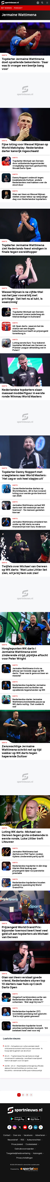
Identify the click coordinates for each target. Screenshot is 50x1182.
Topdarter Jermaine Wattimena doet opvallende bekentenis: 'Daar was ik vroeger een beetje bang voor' (25, 64)
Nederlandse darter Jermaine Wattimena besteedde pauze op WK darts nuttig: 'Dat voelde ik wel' (28, 703)
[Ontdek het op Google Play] (17, 1119)
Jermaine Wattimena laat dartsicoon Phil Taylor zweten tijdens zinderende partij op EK (28, 854)
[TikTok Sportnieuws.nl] (30, 1127)
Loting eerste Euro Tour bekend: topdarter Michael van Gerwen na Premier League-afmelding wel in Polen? (29, 346)
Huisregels (37, 1153)
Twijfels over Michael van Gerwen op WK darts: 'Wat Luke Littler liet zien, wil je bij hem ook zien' (24, 569)
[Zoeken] (42, 2)
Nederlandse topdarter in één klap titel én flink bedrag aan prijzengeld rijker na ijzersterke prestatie (29, 869)
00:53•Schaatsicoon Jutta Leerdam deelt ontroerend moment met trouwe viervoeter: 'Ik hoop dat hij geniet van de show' (23, 1048)
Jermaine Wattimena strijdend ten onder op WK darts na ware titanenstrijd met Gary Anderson (29, 524)
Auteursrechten (34, 1139)
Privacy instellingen (24, 1158)
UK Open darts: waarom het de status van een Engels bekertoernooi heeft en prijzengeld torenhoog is (30, 330)
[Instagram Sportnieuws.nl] (15, 1127)
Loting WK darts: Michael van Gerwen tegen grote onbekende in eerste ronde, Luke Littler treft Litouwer (25, 837)
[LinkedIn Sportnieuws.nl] (35, 1127)
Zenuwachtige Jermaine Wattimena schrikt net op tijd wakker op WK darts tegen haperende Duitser (21, 751)
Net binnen (6, 8)
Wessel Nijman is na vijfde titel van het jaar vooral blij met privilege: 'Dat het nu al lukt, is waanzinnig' (22, 297)
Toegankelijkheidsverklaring (18, 1153)
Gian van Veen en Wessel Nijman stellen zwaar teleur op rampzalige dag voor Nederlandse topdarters (29, 196)
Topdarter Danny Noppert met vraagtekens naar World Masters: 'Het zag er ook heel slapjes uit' (24, 475)
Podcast (18, 8)
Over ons (17, 1135)
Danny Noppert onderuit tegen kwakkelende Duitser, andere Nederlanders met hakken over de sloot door (29, 181)
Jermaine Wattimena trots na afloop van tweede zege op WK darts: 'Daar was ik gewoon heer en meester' (30, 672)
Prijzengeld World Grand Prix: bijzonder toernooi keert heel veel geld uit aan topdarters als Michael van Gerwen (25, 932)
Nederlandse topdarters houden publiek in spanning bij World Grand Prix (28, 885)
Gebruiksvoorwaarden (24, 1148)
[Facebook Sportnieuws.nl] (9, 1127)
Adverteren (40, 1135)
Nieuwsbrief (13, 1139)
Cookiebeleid (31, 1144)
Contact (6, 1135)
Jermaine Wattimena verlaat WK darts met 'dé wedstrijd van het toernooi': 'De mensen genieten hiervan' (28, 509)
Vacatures (28, 1135)
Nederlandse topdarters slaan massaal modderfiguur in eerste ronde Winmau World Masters (23, 393)
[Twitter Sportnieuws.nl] (20, 1127)
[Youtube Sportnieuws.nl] (25, 1127)
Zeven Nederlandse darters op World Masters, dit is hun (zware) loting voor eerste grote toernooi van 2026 (29, 492)
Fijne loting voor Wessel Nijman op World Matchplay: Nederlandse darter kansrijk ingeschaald (25, 147)
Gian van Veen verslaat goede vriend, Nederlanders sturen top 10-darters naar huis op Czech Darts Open (23, 982)
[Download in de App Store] (33, 1119)
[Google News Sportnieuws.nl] (41, 1127)
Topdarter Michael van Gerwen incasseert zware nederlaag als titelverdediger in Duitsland (28, 314)
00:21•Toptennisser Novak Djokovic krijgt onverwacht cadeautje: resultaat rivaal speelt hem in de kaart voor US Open (23, 1058)
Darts (4, 55)
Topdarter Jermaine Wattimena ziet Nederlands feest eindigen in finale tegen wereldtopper (24, 248)
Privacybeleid (17, 1144)
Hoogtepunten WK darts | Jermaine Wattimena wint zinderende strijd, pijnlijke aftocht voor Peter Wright (25, 653)
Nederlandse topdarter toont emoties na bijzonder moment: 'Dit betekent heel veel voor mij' (30, 1028)
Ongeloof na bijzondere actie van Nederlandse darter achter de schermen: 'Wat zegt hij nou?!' (29, 999)
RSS (22, 1139)
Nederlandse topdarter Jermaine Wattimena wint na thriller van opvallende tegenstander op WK (29, 687)
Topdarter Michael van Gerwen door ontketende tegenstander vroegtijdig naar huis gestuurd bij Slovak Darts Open (29, 164)
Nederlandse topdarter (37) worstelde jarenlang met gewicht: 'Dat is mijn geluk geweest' (29, 1014)
